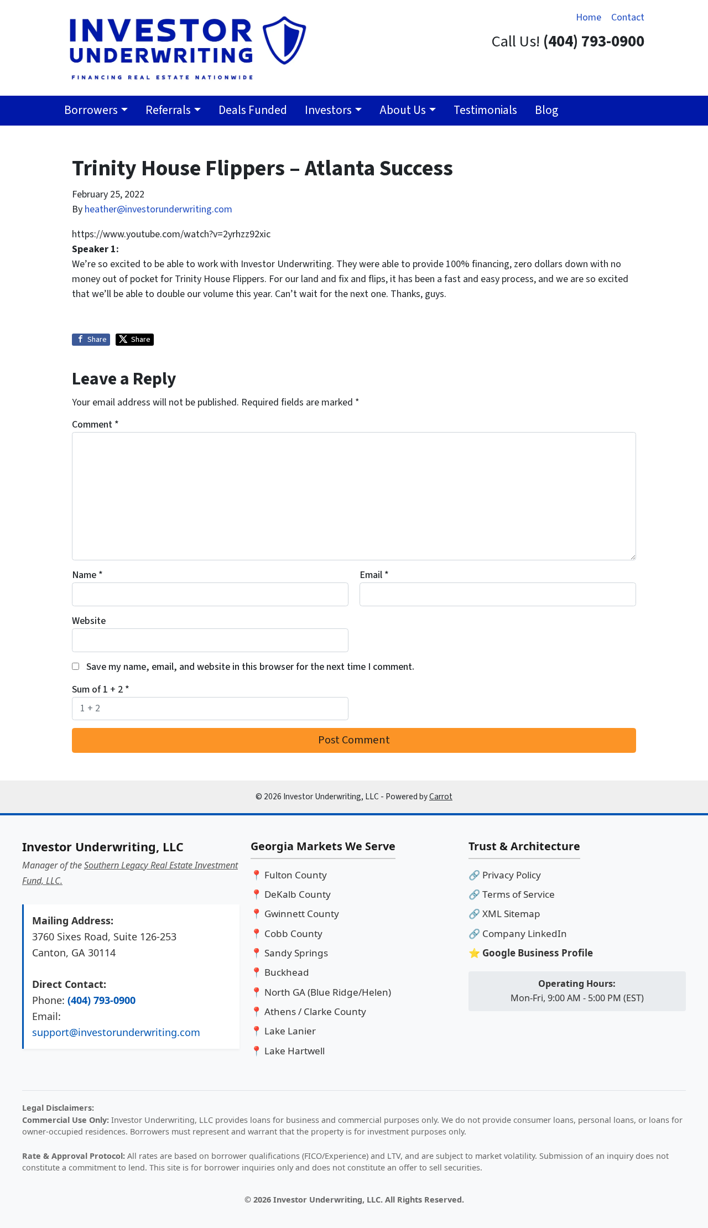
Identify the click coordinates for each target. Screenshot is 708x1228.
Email (374, 575)
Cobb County (293, 933)
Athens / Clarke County (315, 1011)
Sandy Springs (296, 952)
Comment (95, 424)
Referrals (168, 110)
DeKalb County (297, 894)
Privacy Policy (511, 874)
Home (588, 17)
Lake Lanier (290, 1030)
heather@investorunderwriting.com (158, 209)
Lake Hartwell (294, 1050)
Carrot (440, 796)
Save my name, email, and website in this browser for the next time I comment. (250, 667)
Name (87, 575)
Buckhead (286, 972)
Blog (546, 110)
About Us (402, 110)
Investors (328, 110)
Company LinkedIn (524, 933)
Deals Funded (252, 110)
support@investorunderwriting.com (116, 1032)
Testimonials (485, 110)
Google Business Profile (537, 952)
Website (89, 621)
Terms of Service (518, 894)
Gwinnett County (301, 913)
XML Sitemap (511, 913)
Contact (627, 17)
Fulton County (295, 874)
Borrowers (91, 110)
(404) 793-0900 (101, 1000)
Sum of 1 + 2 (100, 689)
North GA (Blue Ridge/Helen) (327, 992)
